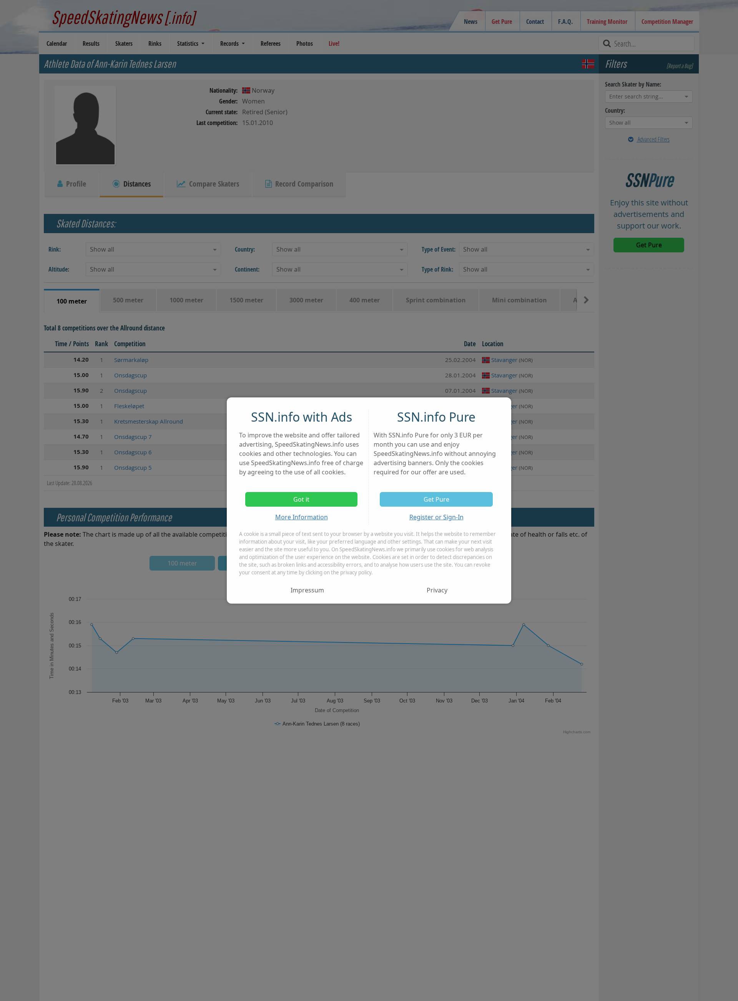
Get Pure (436, 499)
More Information (301, 517)
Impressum (307, 590)
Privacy (437, 590)
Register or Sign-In (436, 517)
